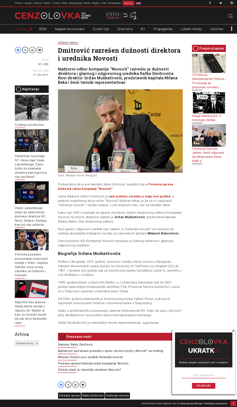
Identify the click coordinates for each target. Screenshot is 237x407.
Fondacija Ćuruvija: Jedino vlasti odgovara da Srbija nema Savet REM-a (208, 155)
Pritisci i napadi (23, 3)
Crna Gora (124, 29)
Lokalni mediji (191, 29)
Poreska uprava (69, 395)
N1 (143, 29)
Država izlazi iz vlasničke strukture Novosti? (89, 369)
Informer (217, 29)
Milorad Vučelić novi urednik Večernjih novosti (90, 357)
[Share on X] (25, 50)
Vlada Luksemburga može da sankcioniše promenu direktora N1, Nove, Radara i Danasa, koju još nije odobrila (31, 216)
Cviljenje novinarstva (29, 125)
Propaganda (162, 29)
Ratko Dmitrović (93, 395)
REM (42, 29)
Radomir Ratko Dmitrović (75, 344)
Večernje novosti (117, 395)
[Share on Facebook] (18, 50)
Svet (104, 3)
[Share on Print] (32, 50)
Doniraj (128, 3)
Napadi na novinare (69, 29)
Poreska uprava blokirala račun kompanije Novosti (93, 363)
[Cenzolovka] (53, 15)
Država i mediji (42, 3)
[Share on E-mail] (39, 50)
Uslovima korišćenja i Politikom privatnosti (203, 403)
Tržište (56, 3)
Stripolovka (115, 3)
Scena (87, 3)
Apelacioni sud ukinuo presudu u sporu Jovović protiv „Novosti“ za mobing (110, 351)
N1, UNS (44, 64)
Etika (64, 3)
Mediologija (75, 3)
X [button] (233, 403)
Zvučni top (101, 29)
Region (96, 3)
